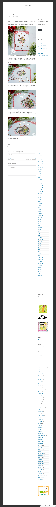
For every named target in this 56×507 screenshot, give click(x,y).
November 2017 (40, 235)
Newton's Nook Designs (41, 435)
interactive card (40, 411)
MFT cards (39, 429)
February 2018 (40, 229)
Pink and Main (17, 151)
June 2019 (39, 197)
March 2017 (40, 251)
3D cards (39, 355)
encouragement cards (41, 389)
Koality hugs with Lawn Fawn (11, 159)
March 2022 (40, 131)
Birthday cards (40, 365)
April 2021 (39, 153)
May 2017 (39, 247)
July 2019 (39, 195)
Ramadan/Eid (40, 451)
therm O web (40, 471)
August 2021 (40, 145)
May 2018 (39, 223)
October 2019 (40, 189)
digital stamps (40, 385)
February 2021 (40, 157)
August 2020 (40, 169)
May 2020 (39, 175)
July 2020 (39, 171)
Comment (33, 173)
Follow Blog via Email (42, 19)
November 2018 (40, 211)
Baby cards (40, 363)
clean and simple (40, 377)
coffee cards (40, 381)
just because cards (41, 415)
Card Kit (39, 369)
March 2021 (40, 155)
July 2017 (39, 243)
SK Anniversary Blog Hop (41, 455)
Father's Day (40, 391)
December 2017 (40, 233)
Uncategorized (21, 151)
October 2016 (40, 261)
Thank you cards (40, 469)
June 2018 (39, 221)
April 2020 (39, 177)
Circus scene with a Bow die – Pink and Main (31, 159)
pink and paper (40, 447)
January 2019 (40, 207)
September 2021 (40, 143)
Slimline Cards (40, 457)
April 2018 (39, 225)
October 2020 (40, 165)
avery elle (39, 361)
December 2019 (40, 185)
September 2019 (40, 191)
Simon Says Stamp (41, 453)
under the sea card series (42, 475)
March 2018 (40, 227)
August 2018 (40, 217)
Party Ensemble (40, 441)
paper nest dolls (40, 437)
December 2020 (40, 161)
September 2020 (40, 167)
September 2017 (40, 239)
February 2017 (40, 253)
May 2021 (39, 151)
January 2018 (40, 231)
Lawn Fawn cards (40, 419)
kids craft (39, 417)
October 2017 (40, 237)
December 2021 (40, 137)
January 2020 (40, 183)
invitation (39, 413)
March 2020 (40, 179)
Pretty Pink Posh (40, 449)
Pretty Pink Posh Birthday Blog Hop (43, 55)
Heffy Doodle (40, 399)
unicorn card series (41, 477)
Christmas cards (40, 373)
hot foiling (39, 409)
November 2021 (40, 139)
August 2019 (40, 193)
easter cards (40, 387)
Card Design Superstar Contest (42, 367)
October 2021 (40, 141)
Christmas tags (40, 375)
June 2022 (39, 125)
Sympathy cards (40, 467)
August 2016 (40, 265)
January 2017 (40, 255)
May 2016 (39, 271)
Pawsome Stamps (40, 443)
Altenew (39, 357)
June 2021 (39, 149)
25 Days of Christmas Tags (42, 353)
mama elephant (40, 427)
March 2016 (40, 275)
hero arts (39, 403)
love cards (12, 151)
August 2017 (40, 241)
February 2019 (40, 205)
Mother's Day (40, 431)
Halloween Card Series (41, 395)
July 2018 (39, 219)
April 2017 (39, 249)
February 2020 (40, 181)
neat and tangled (40, 433)
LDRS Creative (40, 421)
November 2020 (40, 163)
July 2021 (39, 147)
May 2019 (39, 199)
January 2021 (40, 159)
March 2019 (40, 203)
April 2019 (39, 201)
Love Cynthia (40, 425)
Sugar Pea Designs (41, 463)
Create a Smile (40, 383)
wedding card (10, 154)
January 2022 (40, 135)
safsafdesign (28, 5)
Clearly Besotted (40, 379)
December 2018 (40, 209)
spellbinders (40, 459)
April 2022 (39, 129)
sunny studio (40, 465)
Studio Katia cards (40, 461)
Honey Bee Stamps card (41, 407)
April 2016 (39, 273)
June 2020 (39, 173)
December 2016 (40, 257)
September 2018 (40, 215)
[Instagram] (39, 339)
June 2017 (39, 245)
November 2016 (40, 259)
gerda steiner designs (41, 393)
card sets (39, 371)
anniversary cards (40, 359)
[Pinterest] (40, 339)
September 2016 (40, 263)
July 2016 (39, 267)
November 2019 (40, 187)
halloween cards (40, 397)
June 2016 (39, 269)
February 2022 (40, 133)
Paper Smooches (40, 439)
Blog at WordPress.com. (11, 501)
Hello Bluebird (40, 401)
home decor (40, 405)
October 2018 (40, 213)
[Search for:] (42, 15)
